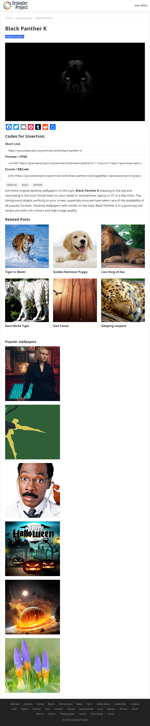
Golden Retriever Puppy (70, 272)
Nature (40, 713)
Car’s (89, 704)
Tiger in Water (15, 272)
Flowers (59, 708)
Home (8, 18)
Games (71, 708)
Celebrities (120, 704)
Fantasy (36, 708)
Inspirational (86, 708)
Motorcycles (65, 704)
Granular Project (79, 719)
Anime (40, 704)
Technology (97, 713)
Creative (134, 704)
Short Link (12, 144)
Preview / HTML (16, 157)
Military (111, 708)
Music (135, 708)
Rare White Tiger (17, 326)
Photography (67, 713)
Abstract (14, 704)
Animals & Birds (23, 18)
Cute (14, 708)
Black (25, 184)
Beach (51, 704)
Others (52, 713)
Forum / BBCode (17, 169)
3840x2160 (12, 184)
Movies (124, 708)
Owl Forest (61, 326)
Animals (28, 704)
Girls (47, 708)
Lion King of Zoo (113, 272)
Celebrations (103, 704)
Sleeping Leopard (113, 326)
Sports (82, 713)
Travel (111, 713)
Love (100, 708)
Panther (37, 184)
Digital (24, 708)
